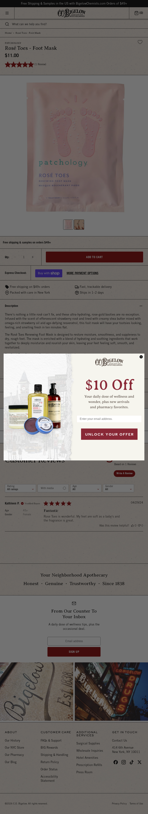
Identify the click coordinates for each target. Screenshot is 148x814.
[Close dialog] (141, 357)
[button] (109, 383)
